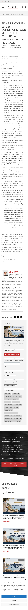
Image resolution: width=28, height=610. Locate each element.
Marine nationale (8, 407)
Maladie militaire (18, 404)
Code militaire (8, 396)
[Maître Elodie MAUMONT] (5, 276)
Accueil (4, 12)
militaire (16, 407)
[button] (26, 580)
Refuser (14, 600)
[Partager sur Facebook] (15, 317)
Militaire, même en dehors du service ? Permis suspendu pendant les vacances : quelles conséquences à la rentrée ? (14, 517)
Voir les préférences (14, 604)
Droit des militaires (17, 396)
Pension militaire (8, 410)
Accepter (14, 596)
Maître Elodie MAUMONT (13, 271)
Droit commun (12, 45)
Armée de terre (16, 393)
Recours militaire (8, 415)
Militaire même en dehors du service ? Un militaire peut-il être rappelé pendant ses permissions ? (14, 577)
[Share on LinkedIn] (21, 317)
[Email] (18, 317)
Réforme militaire (17, 415)
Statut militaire (16, 421)
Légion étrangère (8, 404)
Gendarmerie (15, 399)
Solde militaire (8, 421)
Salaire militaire (8, 418)
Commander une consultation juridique (14, 464)
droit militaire (8, 399)
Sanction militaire (18, 418)
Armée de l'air (7, 393)
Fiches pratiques (18, 47)
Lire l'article (6, 521)
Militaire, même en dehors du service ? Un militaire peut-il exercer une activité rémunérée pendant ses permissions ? (13, 547)
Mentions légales (14, 608)
